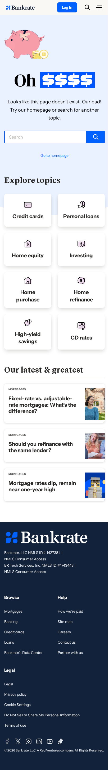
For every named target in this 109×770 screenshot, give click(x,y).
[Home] (23, 7)
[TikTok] (60, 741)
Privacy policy (15, 694)
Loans (9, 642)
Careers (64, 632)
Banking (10, 621)
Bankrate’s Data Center (23, 652)
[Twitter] (18, 741)
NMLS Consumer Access (25, 559)
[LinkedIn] (39, 741)
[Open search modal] (87, 7)
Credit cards (14, 632)
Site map (65, 621)
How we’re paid (70, 611)
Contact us (67, 642)
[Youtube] (50, 741)
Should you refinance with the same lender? (40, 447)
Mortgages (13, 611)
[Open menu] (99, 7)
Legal (8, 684)
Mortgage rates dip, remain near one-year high (42, 486)
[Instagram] (28, 741)
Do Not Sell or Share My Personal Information (42, 715)
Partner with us (70, 652)
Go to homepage (54, 155)
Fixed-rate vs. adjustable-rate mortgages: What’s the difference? (42, 404)
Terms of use (15, 725)
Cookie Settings (17, 704)
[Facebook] (7, 741)
